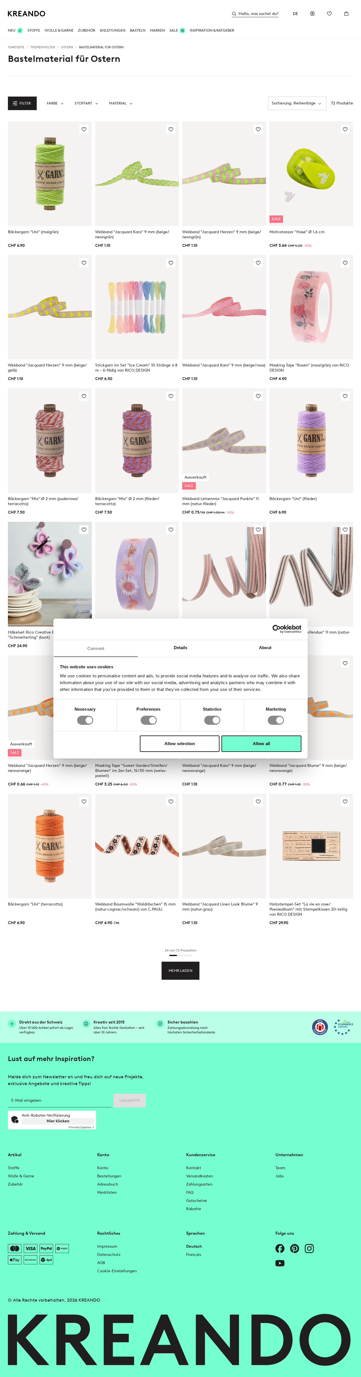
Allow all (261, 743)
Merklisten (107, 1192)
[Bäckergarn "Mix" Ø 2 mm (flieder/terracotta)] (137, 440)
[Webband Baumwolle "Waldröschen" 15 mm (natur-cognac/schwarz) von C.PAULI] (137, 846)
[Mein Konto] (312, 13)
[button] (55, 103)
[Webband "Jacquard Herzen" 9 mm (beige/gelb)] (50, 307)
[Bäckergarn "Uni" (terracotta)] (50, 846)
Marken (157, 30)
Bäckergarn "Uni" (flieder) (293, 498)
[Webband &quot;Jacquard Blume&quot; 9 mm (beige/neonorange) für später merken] (345, 663)
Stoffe (33, 30)
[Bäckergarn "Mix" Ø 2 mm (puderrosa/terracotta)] (50, 440)
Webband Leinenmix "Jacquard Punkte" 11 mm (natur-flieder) (220, 501)
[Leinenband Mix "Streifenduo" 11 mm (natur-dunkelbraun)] (311, 574)
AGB (101, 1262)
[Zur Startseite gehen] (26, 14)
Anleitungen (112, 30)
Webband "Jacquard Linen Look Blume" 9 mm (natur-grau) (220, 907)
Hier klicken (58, 1121)
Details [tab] (181, 647)
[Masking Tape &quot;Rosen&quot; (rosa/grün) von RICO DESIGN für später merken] (345, 262)
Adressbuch (107, 1184)
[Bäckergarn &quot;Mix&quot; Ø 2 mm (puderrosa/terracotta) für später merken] (83, 396)
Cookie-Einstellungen (117, 1271)
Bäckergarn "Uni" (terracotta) (35, 904)
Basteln (137, 30)
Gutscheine (196, 1200)
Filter (25, 103)
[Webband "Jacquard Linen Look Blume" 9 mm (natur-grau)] (224, 846)
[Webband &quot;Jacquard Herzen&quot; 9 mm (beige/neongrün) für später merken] (258, 129)
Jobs (279, 1176)
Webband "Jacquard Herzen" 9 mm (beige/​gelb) (47, 368)
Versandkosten (199, 1176)
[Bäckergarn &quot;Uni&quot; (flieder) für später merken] (345, 396)
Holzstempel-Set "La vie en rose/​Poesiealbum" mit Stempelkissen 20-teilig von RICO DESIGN (308, 909)
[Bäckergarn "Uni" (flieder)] (311, 440)
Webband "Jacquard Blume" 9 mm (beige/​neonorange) (308, 768)
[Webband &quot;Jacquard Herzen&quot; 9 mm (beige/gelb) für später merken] (83, 262)
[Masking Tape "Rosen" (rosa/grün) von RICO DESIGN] (311, 307)
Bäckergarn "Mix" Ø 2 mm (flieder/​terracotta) (127, 501)
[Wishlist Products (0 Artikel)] (329, 13)
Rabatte (193, 1208)
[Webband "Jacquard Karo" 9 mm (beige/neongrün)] (137, 173)
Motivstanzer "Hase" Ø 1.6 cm (297, 232)
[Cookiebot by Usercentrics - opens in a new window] (276, 629)
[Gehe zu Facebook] (279, 1248)
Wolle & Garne (59, 30)
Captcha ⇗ (81, 1127)
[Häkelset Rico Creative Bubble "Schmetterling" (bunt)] (50, 574)
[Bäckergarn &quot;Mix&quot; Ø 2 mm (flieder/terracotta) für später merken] (170, 396)
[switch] (149, 720)
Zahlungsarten (199, 1184)
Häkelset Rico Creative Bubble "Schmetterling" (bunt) (36, 635)
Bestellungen (109, 1176)
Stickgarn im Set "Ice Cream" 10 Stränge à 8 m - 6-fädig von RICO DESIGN (136, 368)
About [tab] (265, 647)
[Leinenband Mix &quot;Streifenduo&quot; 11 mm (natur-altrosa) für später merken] (258, 529)
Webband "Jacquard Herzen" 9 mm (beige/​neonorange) (47, 768)
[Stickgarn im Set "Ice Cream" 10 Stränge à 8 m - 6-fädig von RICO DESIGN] (137, 307)
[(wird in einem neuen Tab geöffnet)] (320, 1027)
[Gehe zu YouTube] (279, 1263)
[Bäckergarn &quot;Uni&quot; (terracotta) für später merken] (83, 801)
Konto (102, 1168)
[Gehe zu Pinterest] (294, 1248)
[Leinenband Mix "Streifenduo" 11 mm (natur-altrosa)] (224, 574)
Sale (173, 30)
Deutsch (194, 1246)
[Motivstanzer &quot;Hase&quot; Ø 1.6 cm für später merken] (345, 129)
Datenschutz (109, 1254)
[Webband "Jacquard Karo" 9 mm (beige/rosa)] (224, 307)
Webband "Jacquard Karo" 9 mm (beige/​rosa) (223, 365)
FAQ (189, 1192)
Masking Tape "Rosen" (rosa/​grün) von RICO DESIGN (309, 368)
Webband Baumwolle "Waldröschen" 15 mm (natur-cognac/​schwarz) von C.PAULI (135, 907)
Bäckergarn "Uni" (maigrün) (33, 232)
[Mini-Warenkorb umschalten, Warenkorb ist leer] (346, 13)
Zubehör (86, 30)
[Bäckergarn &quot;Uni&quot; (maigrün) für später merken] (83, 129)
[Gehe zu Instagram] (309, 1248)
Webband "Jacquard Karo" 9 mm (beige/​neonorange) (219, 768)
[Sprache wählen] (295, 13)
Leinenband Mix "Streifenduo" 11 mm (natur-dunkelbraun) (309, 635)
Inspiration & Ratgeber (212, 30)
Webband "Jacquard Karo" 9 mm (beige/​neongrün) (132, 234)
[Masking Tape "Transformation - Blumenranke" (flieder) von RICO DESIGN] (137, 574)
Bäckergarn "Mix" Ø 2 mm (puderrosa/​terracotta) (43, 501)
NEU (12, 30)
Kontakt (193, 1168)
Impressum (107, 1246)
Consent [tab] (95, 648)
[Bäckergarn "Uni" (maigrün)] (50, 173)
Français (193, 1254)
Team (280, 1168)
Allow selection (179, 743)
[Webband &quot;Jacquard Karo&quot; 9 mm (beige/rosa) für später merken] (258, 262)
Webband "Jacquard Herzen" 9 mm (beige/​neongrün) (221, 234)
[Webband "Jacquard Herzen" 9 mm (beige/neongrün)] (224, 173)
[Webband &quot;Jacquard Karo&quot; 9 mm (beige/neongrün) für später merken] (170, 129)
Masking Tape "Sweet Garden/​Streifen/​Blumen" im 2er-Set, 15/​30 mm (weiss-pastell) (131, 770)
